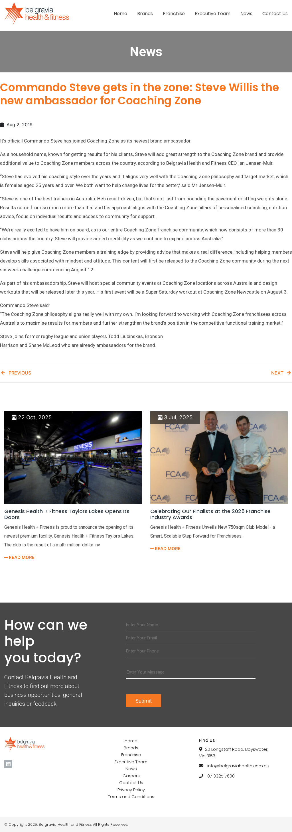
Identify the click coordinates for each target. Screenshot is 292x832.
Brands (145, 13)
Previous (18, 373)
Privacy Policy (131, 790)
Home (120, 13)
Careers (131, 776)
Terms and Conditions (131, 797)
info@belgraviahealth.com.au (238, 766)
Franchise (174, 13)
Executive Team (212, 13)
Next (279, 373)
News (246, 13)
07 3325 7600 (221, 776)
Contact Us (275, 13)
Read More (21, 557)
